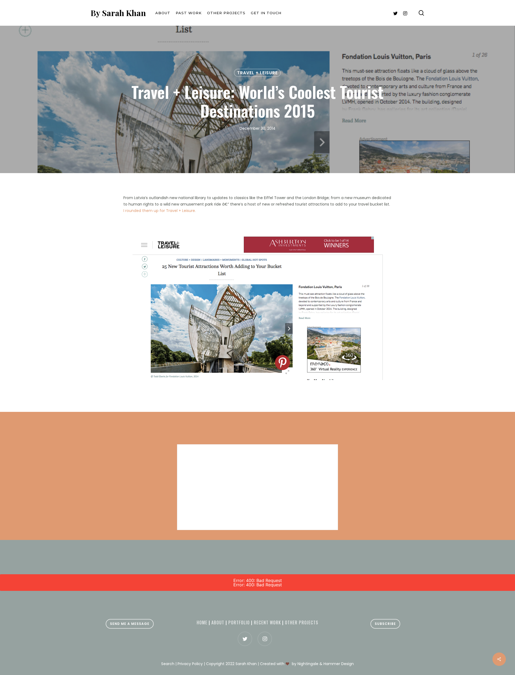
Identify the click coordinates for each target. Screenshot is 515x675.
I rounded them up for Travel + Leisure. (159, 210)
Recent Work (267, 622)
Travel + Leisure (257, 73)
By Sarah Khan (118, 13)
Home (202, 622)
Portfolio (239, 622)
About (217, 622)
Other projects (301, 622)
